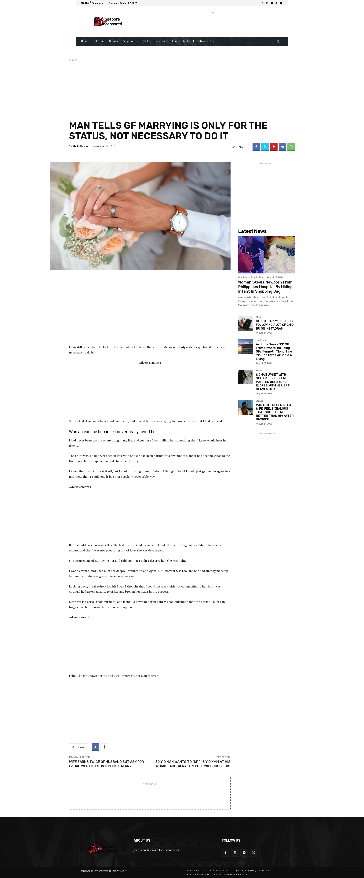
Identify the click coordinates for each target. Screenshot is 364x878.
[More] (104, 747)
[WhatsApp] (291, 147)
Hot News (261, 340)
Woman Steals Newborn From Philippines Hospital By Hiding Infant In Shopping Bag (265, 287)
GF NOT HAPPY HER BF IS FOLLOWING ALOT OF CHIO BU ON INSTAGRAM (275, 324)
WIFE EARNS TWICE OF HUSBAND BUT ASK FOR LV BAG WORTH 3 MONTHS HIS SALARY (106, 764)
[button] (278, 41)
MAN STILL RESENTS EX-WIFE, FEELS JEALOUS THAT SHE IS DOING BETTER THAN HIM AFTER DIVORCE (275, 412)
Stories (73, 60)
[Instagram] (267, 3)
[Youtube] (281, 3)
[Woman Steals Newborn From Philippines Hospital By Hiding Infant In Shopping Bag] (266, 254)
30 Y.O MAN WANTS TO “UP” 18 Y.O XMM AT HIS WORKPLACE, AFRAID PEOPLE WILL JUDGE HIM (193, 764)
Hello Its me (80, 146)
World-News (244, 277)
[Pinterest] (274, 147)
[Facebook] (262, 3)
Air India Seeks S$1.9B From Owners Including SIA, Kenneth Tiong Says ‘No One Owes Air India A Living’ (274, 351)
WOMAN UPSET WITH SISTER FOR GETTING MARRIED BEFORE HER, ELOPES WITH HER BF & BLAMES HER (273, 382)
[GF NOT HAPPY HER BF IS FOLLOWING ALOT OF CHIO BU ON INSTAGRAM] (245, 323)
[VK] (282, 147)
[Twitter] (276, 3)
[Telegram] (272, 3)
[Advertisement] (213, 23)
